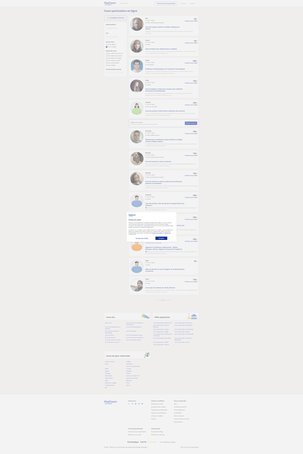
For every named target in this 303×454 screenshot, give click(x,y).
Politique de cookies (157, 233)
